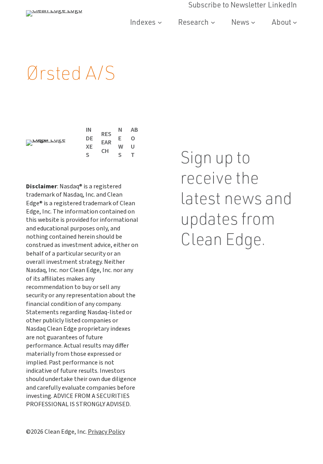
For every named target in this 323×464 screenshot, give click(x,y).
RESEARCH (106, 142)
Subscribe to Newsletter (226, 267)
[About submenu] (295, 22)
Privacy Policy (106, 431)
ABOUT (134, 142)
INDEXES (89, 142)
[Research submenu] (213, 22)
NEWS (120, 142)
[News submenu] (253, 22)
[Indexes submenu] (160, 22)
